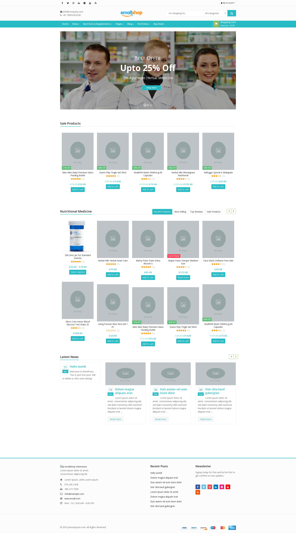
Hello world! (78, 366)
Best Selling (180, 211)
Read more (183, 277)
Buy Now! (159, 23)
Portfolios (143, 23)
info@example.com (74, 493)
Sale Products (214, 211)
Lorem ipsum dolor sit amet (164, 491)
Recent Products (162, 211)
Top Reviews (196, 211)
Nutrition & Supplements (97, 23)
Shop (75, 23)
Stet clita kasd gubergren (215, 391)
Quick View (79, 172)
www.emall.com (72, 498)
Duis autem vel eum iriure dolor (173, 391)
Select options (78, 272)
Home (65, 23)
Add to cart (77, 189)
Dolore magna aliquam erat (124, 391)
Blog (130, 23)
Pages (119, 23)
